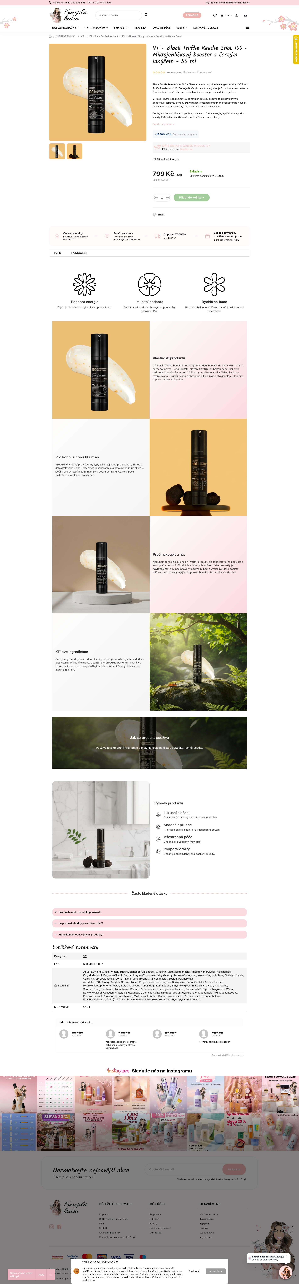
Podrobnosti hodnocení (197, 72)
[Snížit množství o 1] (156, 198)
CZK (227, 15)
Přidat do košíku (190, 197)
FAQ (101, 1223)
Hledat (146, 15)
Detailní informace (162, 124)
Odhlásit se (155, 1232)
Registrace (155, 1214)
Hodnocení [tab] (79, 252)
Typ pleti (204, 1223)
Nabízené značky (209, 1214)
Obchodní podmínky (110, 1232)
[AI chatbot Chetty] (285, 1272)
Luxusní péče (207, 1232)
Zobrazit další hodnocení (226, 1055)
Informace (132, 1271)
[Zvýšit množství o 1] (168, 198)
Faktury (153, 1223)
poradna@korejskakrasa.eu (234, 2)
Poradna (192, 15)
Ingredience (206, 1237)
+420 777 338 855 (75, 2)
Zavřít (185, 213)
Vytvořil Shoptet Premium (66, 1278)
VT (85, 956)
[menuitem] (65, 28)
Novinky (204, 1228)
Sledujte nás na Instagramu (162, 1071)
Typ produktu (207, 1219)
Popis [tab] (58, 252)
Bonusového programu (185, 134)
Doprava (103, 1214)
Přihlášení (154, 1219)
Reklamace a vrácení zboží (113, 1219)
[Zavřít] (287, 1257)
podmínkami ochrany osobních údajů (227, 1179)
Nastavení (194, 1271)
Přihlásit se (234, 1169)
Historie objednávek (160, 1228)
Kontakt (103, 1228)
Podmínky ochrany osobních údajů (117, 1237)
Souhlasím (217, 1271)
